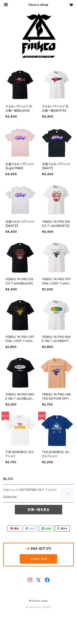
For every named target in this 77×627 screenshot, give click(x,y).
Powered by (34, 607)
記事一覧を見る (38, 510)
